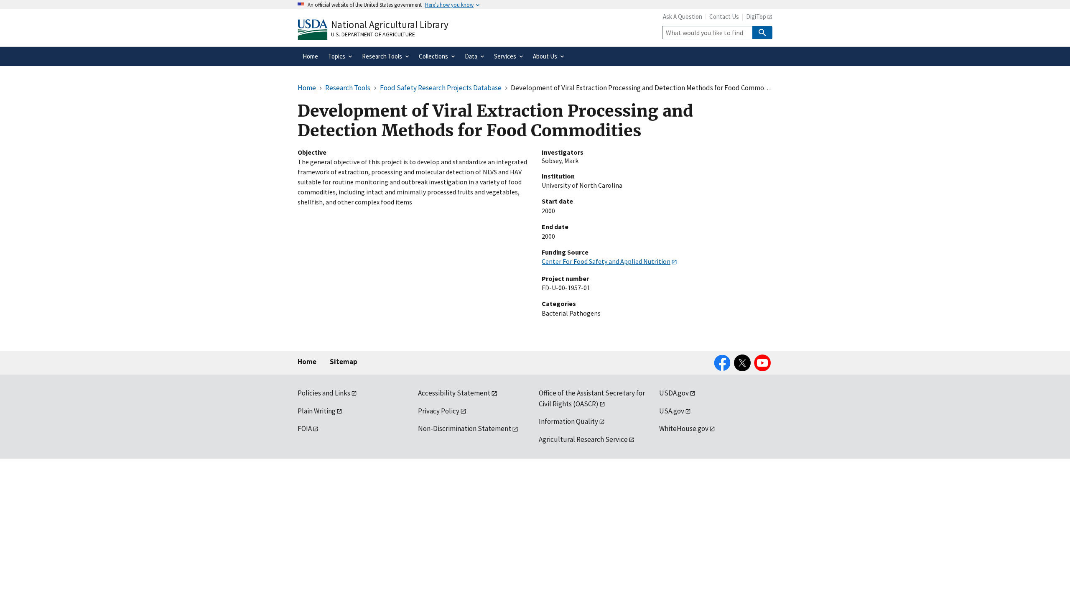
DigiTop (756, 16)
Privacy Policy (438, 411)
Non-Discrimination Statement (464, 428)
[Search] (762, 32)
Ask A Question (682, 16)
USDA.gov (674, 393)
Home (307, 361)
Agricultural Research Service (583, 439)
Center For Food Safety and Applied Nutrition (606, 261)
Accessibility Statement (454, 393)
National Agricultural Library (389, 24)
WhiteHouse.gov (683, 428)
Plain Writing (317, 411)
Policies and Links (324, 393)
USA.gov (671, 411)
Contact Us (724, 16)
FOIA (305, 428)
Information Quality (568, 421)
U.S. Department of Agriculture (373, 34)
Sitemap (343, 361)
